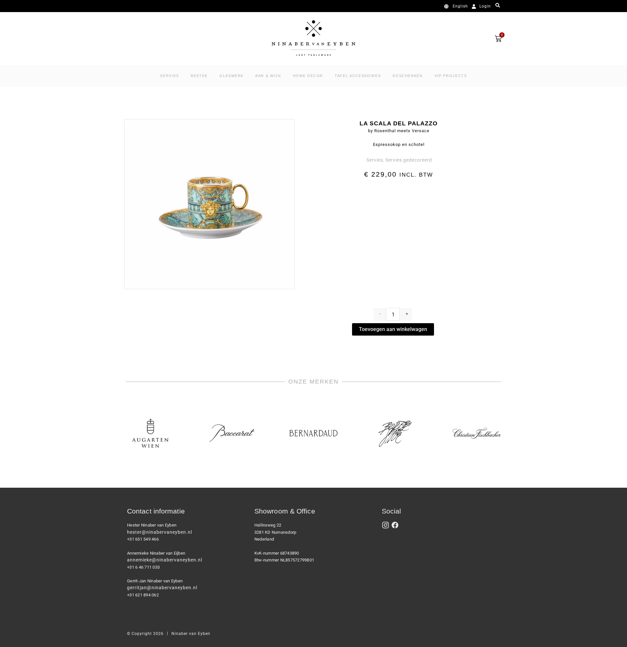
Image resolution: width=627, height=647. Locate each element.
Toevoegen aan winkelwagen (393, 329)
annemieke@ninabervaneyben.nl (164, 559)
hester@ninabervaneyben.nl (159, 532)
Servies (374, 160)
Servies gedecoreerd (408, 160)
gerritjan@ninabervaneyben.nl (162, 587)
